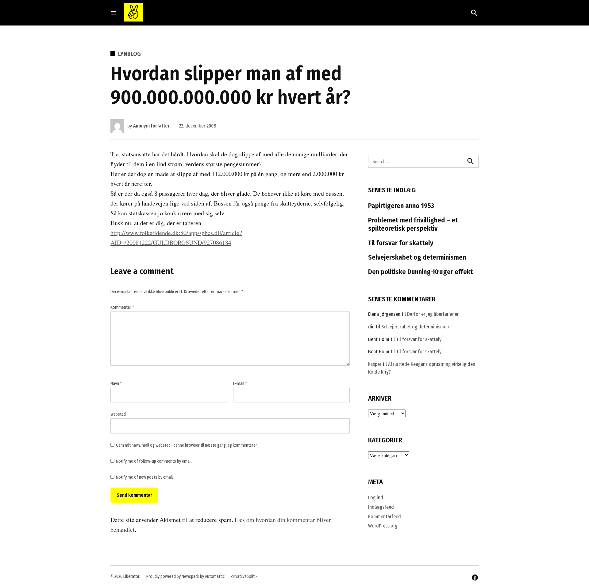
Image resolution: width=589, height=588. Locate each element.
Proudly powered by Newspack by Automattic (185, 576)
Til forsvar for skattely (400, 243)
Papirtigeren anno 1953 (401, 206)
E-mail (240, 383)
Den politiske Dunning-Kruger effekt (420, 272)
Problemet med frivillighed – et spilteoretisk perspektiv (413, 224)
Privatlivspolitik (244, 576)
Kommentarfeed (384, 516)
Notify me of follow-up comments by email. (154, 461)
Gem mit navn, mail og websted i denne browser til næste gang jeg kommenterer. (187, 445)
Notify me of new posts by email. (145, 477)
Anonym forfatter (151, 126)
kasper (374, 364)
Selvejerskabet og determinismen (417, 257)
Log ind (375, 497)
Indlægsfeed (381, 507)
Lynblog (129, 53)
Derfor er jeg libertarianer (433, 314)
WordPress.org (382, 526)
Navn (116, 383)
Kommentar (122, 307)
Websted (118, 414)
